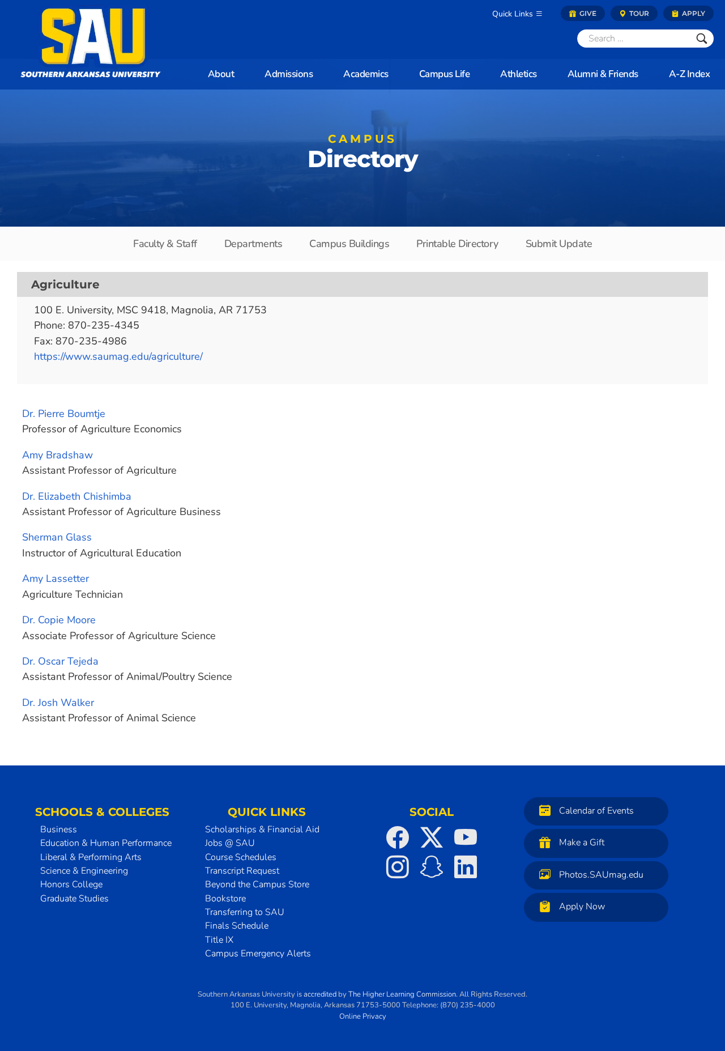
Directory (362, 154)
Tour (638, 13)
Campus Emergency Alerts (258, 953)
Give (587, 13)
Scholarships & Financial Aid (262, 829)
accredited (320, 994)
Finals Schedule (236, 926)
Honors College (71, 884)
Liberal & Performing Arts (91, 857)
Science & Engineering (84, 871)
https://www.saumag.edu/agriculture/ (118, 356)
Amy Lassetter (55, 578)
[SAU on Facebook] (397, 837)
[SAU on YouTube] (465, 837)
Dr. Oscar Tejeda (60, 661)
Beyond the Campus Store (257, 884)
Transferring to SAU (244, 912)
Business (58, 829)
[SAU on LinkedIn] (465, 867)
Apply (692, 13)
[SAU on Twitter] (431, 837)
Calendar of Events (596, 811)
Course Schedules (240, 857)
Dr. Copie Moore (59, 620)
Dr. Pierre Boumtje (63, 413)
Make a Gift (581, 842)
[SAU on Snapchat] (431, 867)
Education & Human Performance (106, 843)
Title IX (219, 940)
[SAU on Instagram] (397, 867)
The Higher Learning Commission (402, 994)
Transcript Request (242, 871)
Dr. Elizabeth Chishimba (76, 496)
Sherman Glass (57, 537)
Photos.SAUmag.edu (601, 875)
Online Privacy (362, 1016)
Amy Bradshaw (57, 455)
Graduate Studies (74, 898)
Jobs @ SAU (230, 843)
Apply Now (582, 906)
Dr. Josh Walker (58, 702)
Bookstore (225, 898)
